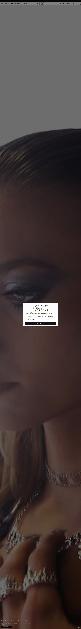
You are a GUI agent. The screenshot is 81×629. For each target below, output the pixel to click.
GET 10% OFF (40, 323)
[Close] (56, 304)
